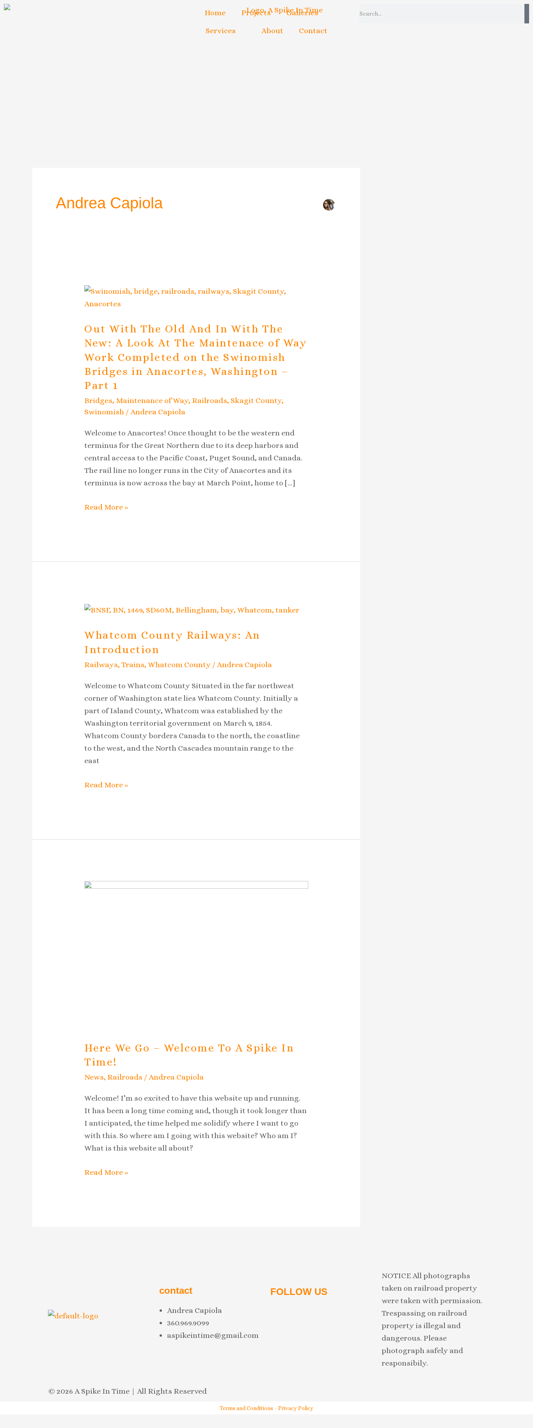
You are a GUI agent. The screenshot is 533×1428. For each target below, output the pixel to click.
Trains (132, 664)
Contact (313, 30)
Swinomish (104, 411)
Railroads (209, 400)
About (272, 30)
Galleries (302, 12)
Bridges (98, 400)
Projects (256, 12)
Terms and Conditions (246, 1408)
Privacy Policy (295, 1408)
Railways (101, 664)
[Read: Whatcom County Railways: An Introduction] (191, 609)
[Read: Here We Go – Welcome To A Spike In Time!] (196, 954)
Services (221, 30)
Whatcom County (179, 664)
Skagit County (256, 400)
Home (215, 12)
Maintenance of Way (152, 400)
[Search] (526, 13)
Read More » (106, 507)
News (94, 1077)
